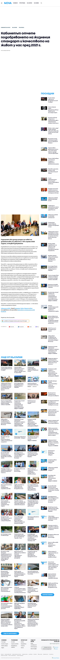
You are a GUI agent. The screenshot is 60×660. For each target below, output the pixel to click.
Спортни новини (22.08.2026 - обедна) (52, 461)
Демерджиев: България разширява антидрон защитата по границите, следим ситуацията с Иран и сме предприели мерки (19, 624)
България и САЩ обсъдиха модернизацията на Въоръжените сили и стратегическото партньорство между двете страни (6, 556)
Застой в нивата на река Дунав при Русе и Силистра (33, 572)
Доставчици (30, 654)
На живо (36, 3)
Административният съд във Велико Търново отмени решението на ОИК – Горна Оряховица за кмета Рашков (33, 622)
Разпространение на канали (16, 654)
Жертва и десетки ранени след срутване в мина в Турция (53, 171)
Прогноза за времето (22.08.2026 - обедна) (20, 437)
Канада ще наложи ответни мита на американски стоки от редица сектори (53, 190)
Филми (22, 647)
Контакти (35, 654)
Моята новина (4, 645)
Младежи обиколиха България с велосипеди (19, 470)
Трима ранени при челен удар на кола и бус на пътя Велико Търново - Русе (19, 536)
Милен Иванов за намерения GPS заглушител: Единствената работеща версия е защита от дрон (19, 520)
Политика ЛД (51, 654)
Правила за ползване (4, 655)
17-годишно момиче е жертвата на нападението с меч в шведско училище (53, 402)
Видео (2, 647)
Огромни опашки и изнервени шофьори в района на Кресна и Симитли (6, 470)
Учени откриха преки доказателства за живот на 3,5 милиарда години (53, 109)
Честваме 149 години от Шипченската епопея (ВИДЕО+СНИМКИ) (33, 438)
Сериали (23, 645)
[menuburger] (1, 3)
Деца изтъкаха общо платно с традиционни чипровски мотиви (6, 486)
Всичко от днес (4, 643)
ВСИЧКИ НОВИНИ (48, 594)
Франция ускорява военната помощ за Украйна (53, 286)
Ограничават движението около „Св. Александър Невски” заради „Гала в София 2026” (20, 370)
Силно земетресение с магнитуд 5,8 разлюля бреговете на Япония (53, 181)
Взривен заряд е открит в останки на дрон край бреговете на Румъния (53, 258)
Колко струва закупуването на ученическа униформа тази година (5, 503)
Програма (22, 3)
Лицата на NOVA (14, 643)
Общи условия (40, 654)
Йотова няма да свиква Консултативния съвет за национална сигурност (6, 439)
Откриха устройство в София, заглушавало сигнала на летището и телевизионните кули (20, 590)
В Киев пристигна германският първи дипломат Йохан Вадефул (33, 454)
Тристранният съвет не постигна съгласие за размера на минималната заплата (6, 606)
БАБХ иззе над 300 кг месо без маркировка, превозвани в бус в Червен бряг (19, 606)
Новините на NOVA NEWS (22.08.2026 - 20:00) (53, 199)
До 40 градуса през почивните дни (6, 535)
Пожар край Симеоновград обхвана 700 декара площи (33, 369)
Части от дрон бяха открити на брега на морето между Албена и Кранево (6, 402)
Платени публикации (20, 655)
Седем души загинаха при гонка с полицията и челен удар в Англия (53, 207)
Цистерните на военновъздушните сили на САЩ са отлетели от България (19, 455)
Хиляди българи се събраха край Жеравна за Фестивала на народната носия (32, 554)
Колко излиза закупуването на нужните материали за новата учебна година (19, 574)
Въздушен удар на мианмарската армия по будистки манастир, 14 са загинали (53, 361)
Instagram (17, 308)
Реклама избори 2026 (8, 654)
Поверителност (45, 654)
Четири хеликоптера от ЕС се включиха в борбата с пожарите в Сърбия (53, 308)
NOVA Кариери (34, 646)
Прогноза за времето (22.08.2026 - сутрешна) (33, 518)
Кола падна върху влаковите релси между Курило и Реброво (18, 385)
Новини (15, 3)
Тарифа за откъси (25, 654)
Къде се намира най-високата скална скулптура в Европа (53, 422)
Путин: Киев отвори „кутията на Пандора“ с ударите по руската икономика (53, 161)
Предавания (23, 643)
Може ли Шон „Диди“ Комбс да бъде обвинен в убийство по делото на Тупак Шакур (53, 131)
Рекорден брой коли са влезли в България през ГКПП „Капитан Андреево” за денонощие (33, 503)
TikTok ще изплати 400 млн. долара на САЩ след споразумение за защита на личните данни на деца (53, 432)
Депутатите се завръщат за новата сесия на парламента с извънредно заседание (20, 554)
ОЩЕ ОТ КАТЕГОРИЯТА (10, 633)
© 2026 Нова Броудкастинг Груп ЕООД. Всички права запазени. (10, 657)
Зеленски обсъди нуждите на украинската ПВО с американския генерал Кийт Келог (53, 120)
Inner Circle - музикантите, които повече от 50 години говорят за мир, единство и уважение (53, 565)
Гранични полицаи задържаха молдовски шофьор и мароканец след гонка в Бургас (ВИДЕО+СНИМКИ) (19, 422)
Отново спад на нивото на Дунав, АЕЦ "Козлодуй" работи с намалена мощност (19, 502)
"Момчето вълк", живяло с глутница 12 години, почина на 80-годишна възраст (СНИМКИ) (53, 443)
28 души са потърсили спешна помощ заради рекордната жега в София (33, 590)
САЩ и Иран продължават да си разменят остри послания (53, 518)
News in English (34, 648)
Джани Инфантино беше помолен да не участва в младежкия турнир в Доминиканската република (53, 320)
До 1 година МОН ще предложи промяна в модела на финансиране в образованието (33, 487)
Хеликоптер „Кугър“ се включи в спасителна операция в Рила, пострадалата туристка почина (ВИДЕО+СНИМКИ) (19, 404)
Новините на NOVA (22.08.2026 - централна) (53, 216)
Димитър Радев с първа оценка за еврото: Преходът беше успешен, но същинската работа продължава (6, 622)
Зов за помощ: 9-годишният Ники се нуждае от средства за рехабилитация (33, 471)
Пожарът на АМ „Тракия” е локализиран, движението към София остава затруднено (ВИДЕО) (33, 422)
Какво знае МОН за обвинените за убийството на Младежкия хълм (19, 486)
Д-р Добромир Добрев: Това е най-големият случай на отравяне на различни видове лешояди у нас (33, 537)
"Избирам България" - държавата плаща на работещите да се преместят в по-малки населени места (6, 386)
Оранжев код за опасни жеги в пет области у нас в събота (32, 605)
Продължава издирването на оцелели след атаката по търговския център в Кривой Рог (53, 247)
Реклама (2, 654)
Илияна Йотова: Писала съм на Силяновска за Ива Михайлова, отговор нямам (6, 455)
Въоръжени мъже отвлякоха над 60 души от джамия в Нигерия (53, 140)
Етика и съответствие (12, 655)
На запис (29, 3)
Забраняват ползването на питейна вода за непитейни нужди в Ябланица (6, 422)
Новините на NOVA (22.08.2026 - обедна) (53, 469)
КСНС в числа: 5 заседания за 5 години (31, 402)
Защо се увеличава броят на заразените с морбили (53, 544)
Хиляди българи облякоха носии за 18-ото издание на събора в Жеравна (6, 518)
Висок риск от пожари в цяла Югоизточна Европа (53, 394)
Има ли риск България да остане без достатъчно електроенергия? (6, 589)
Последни (3, 641)
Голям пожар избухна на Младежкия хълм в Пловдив (6, 369)
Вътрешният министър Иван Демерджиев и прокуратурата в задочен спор (6, 574)
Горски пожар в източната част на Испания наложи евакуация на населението (53, 412)
